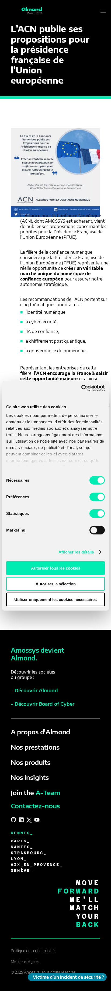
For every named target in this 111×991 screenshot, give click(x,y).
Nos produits (30, 762)
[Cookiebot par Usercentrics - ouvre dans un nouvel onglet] (81, 387)
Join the (35, 792)
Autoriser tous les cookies (55, 568)
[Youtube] (37, 819)
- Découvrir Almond (34, 690)
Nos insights (30, 777)
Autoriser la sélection (56, 583)
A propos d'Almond (40, 732)
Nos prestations (35, 747)
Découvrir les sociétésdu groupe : (33, 674)
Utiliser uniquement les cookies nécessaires (55, 599)
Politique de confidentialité (33, 950)
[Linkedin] (21, 819)
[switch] (97, 497)
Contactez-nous (35, 806)
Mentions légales (25, 961)
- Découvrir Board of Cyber (42, 704)
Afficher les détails (76, 551)
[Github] (13, 819)
